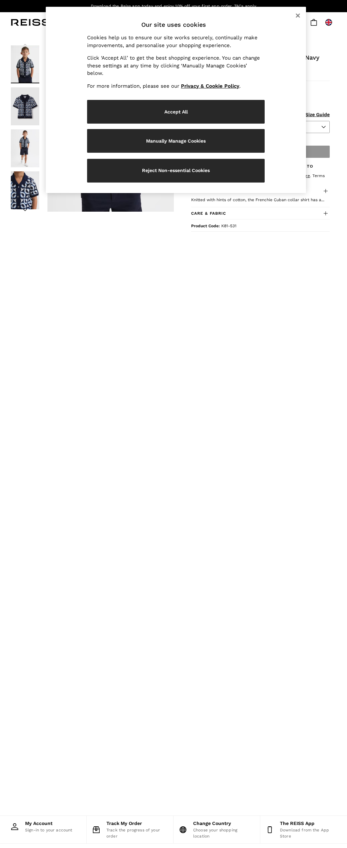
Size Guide (317, 114)
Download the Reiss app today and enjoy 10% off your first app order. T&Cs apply (174, 6)
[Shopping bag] (313, 22)
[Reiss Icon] (30, 22)
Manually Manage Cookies (176, 141)
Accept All (176, 111)
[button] (260, 213)
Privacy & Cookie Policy (210, 86)
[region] (176, 100)
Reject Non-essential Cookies (176, 170)
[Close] (297, 16)
